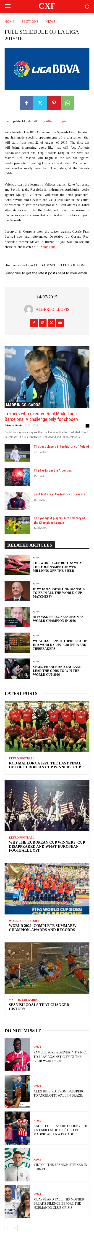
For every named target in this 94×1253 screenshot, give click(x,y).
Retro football (21, 758)
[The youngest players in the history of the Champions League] (17, 525)
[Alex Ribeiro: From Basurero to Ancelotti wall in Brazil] (17, 1091)
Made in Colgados (23, 404)
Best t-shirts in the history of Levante (59, 494)
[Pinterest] (54, 103)
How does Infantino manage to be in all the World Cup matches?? (59, 592)
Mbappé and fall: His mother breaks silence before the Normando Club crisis (59, 1203)
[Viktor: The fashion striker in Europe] (17, 1164)
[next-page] (15, 1228)
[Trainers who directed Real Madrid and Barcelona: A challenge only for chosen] (47, 377)
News (50, 21)
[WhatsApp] (67, 103)
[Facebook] (26, 103)
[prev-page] (7, 1228)
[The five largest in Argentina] (17, 477)
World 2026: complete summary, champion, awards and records (42, 928)
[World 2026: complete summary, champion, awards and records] (47, 888)
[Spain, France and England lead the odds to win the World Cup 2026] (17, 668)
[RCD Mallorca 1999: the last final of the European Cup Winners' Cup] (47, 726)
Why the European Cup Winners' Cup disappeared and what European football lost (47, 846)
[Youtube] (60, 323)
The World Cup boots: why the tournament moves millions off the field (57, 566)
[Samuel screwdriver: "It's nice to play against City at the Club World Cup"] (17, 1054)
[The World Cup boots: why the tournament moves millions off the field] (17, 565)
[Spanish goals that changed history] (47, 968)
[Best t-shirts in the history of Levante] (17, 501)
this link (49, 247)
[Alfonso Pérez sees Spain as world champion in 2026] (17, 617)
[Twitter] (40, 103)
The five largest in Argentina (53, 470)
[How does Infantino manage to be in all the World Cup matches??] (17, 591)
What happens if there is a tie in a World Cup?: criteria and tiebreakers (60, 644)
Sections (30, 21)
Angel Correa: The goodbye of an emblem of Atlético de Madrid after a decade (61, 1130)
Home (10, 21)
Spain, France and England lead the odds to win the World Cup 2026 (57, 670)
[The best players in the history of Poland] (17, 453)
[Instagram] (43, 323)
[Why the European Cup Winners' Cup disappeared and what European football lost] (47, 805)
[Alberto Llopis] (30, 309)
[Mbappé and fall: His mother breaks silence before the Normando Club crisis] (17, 1201)
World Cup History (24, 921)
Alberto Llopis (56, 121)
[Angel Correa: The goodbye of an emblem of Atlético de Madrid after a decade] (17, 1128)
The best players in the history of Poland (61, 446)
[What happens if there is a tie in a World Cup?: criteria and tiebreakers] (17, 643)
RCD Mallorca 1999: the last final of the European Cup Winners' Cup (45, 765)
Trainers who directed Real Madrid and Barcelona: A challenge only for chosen (41, 416)
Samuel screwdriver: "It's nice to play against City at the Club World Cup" (61, 1056)
